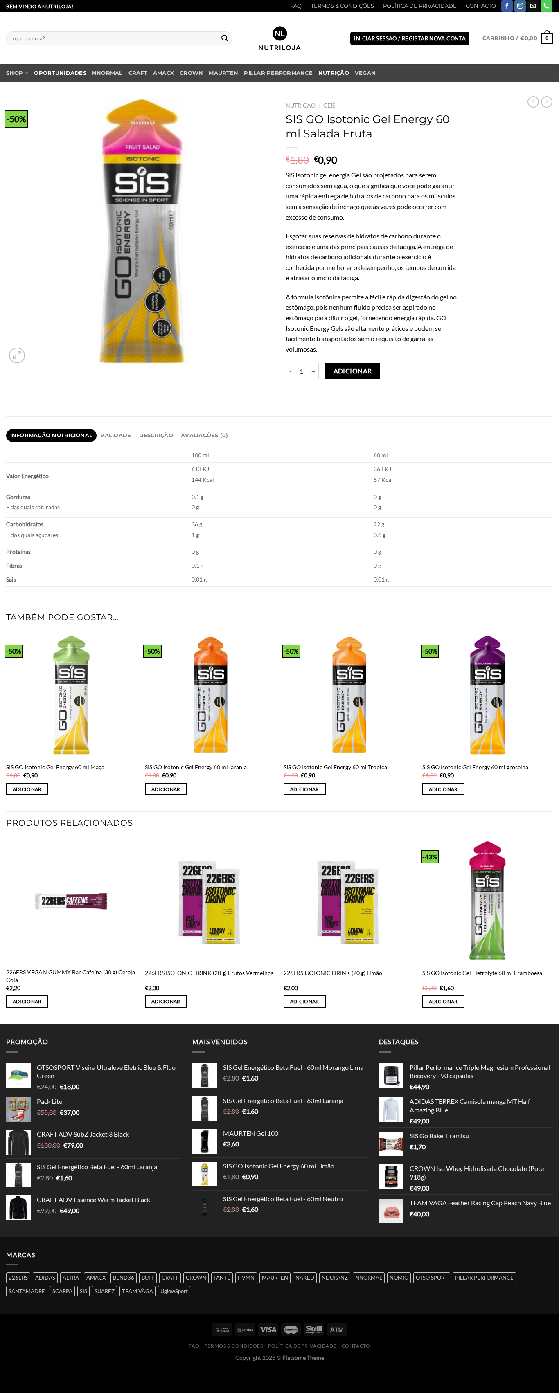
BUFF (148, 1277)
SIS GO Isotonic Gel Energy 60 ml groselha (475, 767)
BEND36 (123, 1277)
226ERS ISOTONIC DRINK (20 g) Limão (333, 972)
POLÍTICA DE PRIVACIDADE (420, 6)
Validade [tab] (115, 435)
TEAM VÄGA (137, 1291)
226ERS (18, 1277)
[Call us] (546, 6)
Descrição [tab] (156, 435)
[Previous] (6, 930)
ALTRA (71, 1277)
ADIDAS (45, 1277)
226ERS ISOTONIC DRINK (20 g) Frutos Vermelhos (209, 972)
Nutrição (333, 73)
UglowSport (174, 1291)
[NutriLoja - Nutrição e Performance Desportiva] (279, 38)
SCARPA (62, 1291)
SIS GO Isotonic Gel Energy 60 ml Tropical (336, 767)
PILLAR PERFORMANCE (278, 73)
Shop (14, 73)
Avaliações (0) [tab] (204, 435)
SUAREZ (105, 1291)
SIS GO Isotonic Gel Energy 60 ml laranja (196, 767)
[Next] (552, 930)
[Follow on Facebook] (507, 6)
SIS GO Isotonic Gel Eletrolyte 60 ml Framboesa (482, 972)
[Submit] (225, 38)
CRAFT (137, 73)
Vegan (365, 73)
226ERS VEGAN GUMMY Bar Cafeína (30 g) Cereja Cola (70, 975)
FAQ (296, 6)
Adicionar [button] (27, 789)
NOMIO (399, 1277)
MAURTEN (223, 73)
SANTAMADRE (27, 1291)
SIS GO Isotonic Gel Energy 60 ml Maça (55, 767)
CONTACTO (481, 6)
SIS (83, 1291)
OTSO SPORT (432, 1277)
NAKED (304, 1277)
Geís (329, 105)
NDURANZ (335, 1277)
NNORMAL (107, 73)
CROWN (191, 73)
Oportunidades (60, 73)
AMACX (163, 73)
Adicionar (353, 371)
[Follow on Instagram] (520, 6)
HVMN (246, 1277)
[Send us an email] (533, 6)
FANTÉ (222, 1277)
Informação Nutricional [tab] (51, 435)
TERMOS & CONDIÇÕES (342, 6)
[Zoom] (17, 356)
